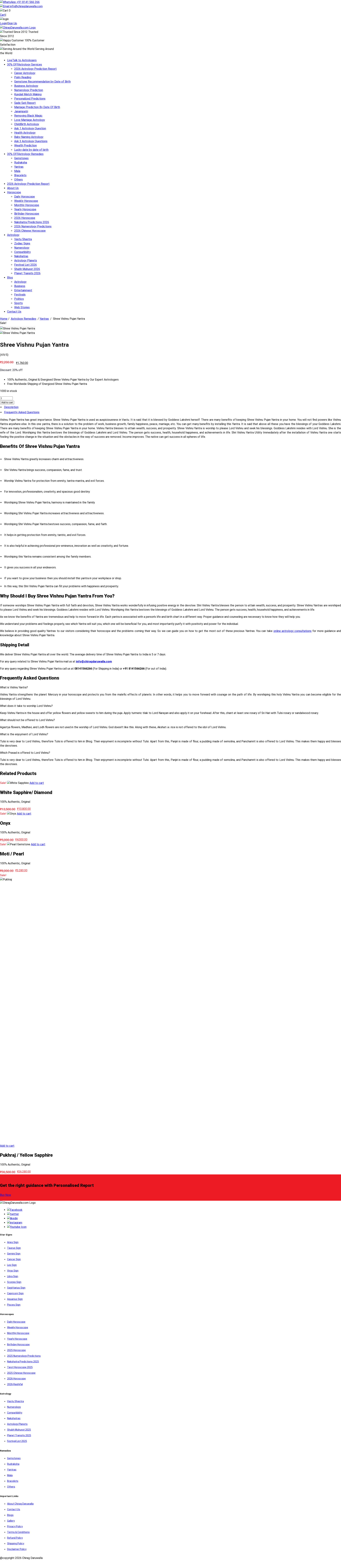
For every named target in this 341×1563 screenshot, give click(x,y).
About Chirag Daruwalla (20, 1503)
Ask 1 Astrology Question (30, 128)
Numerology (21, 247)
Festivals (20, 294)
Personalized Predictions (29, 98)
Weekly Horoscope (26, 201)
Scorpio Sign (14, 1282)
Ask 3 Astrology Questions (30, 141)
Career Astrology (24, 73)
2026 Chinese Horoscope (30, 230)
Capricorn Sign (15, 1293)
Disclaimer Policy (16, 1549)
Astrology (13, 235)
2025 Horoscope (16, 1350)
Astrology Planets (25, 260)
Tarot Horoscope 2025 (20, 1367)
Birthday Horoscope (26, 213)
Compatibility (22, 252)
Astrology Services (24, 64)
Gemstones (21, 158)
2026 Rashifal (15, 1384)
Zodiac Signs (22, 243)
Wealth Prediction (25, 145)
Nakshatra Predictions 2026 (31, 222)
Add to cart (7, 402)
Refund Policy (15, 1537)
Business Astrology (26, 86)
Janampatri (21, 111)
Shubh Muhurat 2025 (19, 1429)
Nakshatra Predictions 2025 (23, 1361)
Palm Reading (22, 77)
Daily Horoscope (24, 196)
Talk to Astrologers (22, 60)
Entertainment (23, 290)
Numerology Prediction (28, 90)
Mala (17, 171)
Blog (10, 277)
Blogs (10, 1515)
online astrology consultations (293, 631)
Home (3, 318)
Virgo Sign (12, 1270)
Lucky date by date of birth (31, 149)
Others (18, 179)
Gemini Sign (13, 1253)
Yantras (18, 166)
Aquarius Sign (15, 1299)
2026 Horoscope (24, 218)
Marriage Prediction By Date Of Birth (37, 107)
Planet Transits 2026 (27, 273)
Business (19, 286)
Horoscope (14, 192)
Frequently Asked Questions (21, 412)
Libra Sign (12, 1276)
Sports (18, 303)
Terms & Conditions (18, 1532)
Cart (2, 15)
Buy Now (5, 1195)
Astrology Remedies (25, 154)
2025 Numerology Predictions (24, 1355)
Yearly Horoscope (25, 209)
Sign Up (12, 23)
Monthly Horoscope (26, 205)
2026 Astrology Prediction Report (35, 68)
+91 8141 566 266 (28, 2)
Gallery (11, 1520)
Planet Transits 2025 (19, 1435)
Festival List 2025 (17, 1441)
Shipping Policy (15, 1543)
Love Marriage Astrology (29, 120)
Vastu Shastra (23, 239)
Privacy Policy (15, 1526)
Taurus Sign (14, 1247)
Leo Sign (12, 1265)
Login (3, 23)
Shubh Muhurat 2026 (27, 269)
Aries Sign (12, 1242)
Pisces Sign (13, 1304)
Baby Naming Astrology (28, 137)
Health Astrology (25, 132)
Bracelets (20, 175)
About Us (13, 188)
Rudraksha (20, 162)
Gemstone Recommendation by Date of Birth (42, 81)
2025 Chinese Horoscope (21, 1372)
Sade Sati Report (25, 103)
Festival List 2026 (25, 264)
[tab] (170, 407)
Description (11, 407)
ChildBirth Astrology (26, 124)
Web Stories (22, 307)
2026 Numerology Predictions (33, 226)
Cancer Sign (14, 1259)
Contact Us (14, 311)
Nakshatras (21, 256)
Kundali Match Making (28, 94)
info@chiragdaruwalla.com (26, 6)
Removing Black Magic (28, 115)
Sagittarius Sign (16, 1287)
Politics (19, 299)
